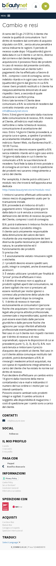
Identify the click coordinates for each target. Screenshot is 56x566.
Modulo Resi (7, 525)
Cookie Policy (7, 482)
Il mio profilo (7, 451)
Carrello (5, 446)
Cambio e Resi (8, 522)
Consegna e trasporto (11, 528)
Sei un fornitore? (8, 485)
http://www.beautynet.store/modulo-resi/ (26, 189)
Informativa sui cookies (11, 491)
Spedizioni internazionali (12, 530)
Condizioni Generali (10, 488)
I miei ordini (7, 449)
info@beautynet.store (15, 111)
